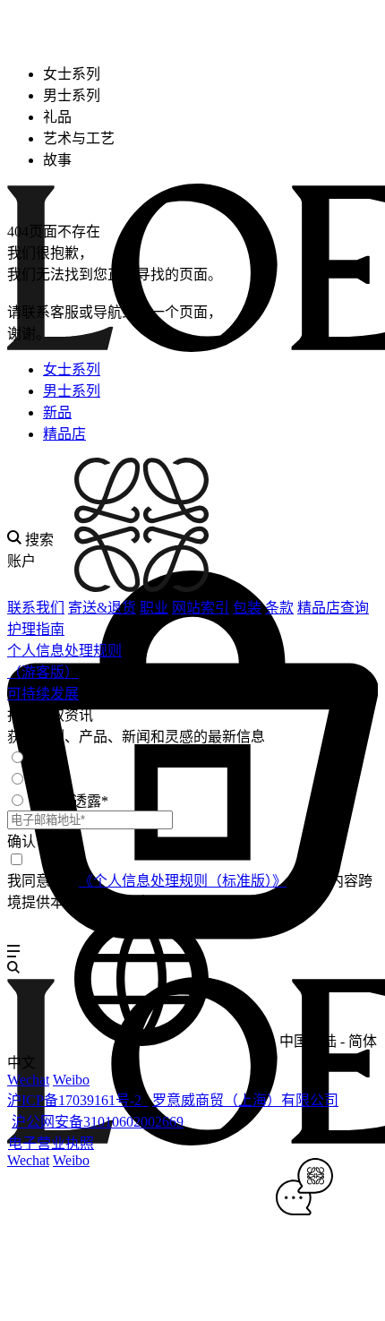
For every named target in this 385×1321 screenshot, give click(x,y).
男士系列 (71, 391)
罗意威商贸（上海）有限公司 (245, 1100)
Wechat (28, 1079)
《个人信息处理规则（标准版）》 (183, 880)
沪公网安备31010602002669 (98, 1121)
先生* (47, 758)
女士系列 (71, 369)
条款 (279, 607)
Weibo (71, 1079)
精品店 (64, 434)
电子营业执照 (51, 1143)
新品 (57, 412)
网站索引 (200, 607)
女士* (47, 779)
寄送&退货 (102, 607)
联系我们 (35, 607)
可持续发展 (43, 693)
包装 (247, 607)
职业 (154, 607)
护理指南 (35, 629)
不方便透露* (69, 801)
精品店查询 (333, 607)
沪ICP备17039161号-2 (78, 1100)
